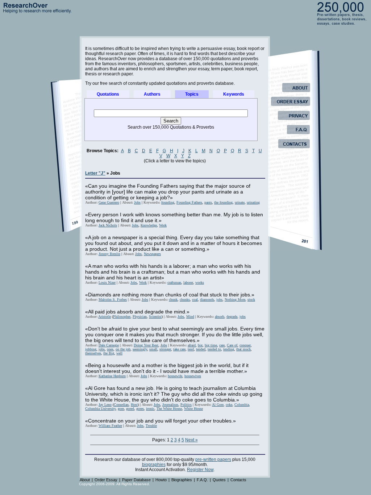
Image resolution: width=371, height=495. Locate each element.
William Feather (110, 426)
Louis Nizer (107, 282)
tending (228, 349)
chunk (173, 299)
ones (110, 349)
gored (130, 409)
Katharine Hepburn (112, 376)
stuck (251, 299)
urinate (240, 202)
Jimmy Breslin (109, 254)
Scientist (155, 317)
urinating (253, 202)
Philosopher (121, 317)
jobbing (90, 349)
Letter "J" (95, 173)
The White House (169, 409)
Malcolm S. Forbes (113, 299)
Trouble (151, 426)
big (200, 345)
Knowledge (149, 225)
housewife (175, 376)
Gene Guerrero (109, 202)
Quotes (219, 480)
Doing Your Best (146, 345)
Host (134, 405)
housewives (192, 376)
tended (200, 349)
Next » (191, 439)
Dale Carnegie (109, 345)
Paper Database (136, 480)
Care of (232, 345)
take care (179, 349)
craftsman (174, 282)
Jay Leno (105, 405)
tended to (214, 349)
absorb (219, 317)
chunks (185, 299)
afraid (192, 345)
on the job (123, 349)
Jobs (137, 202)
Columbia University (100, 409)
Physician (140, 317)
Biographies (181, 480)
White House (193, 409)
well (119, 353)
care (222, 345)
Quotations (108, 94)
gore (121, 409)
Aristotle (104, 317)
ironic (150, 409)
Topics (192, 94)
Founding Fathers (189, 202)
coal (195, 299)
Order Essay (106, 480)
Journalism (170, 405)
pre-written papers (213, 459)
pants (208, 202)
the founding (223, 202)
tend (191, 349)
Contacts (238, 480)
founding (167, 202)
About (85, 480)
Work (163, 225)
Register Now (200, 469)
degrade (231, 317)
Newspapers (152, 254)
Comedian (121, 405)
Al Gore (218, 405)
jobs (219, 299)
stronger (165, 349)
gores (140, 409)
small (153, 349)
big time (211, 345)
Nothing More (235, 299)
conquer (245, 345)
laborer (188, 282)
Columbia (241, 405)
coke (229, 405)
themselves (93, 353)
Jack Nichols (108, 225)
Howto (161, 480)
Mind (190, 317)
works (199, 282)
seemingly (140, 349)
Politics (186, 405)
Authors (152, 94)
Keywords (233, 94)
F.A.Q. (202, 480)
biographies (154, 464)
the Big (108, 353)
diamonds (207, 299)
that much (243, 349)
